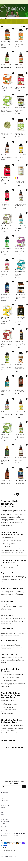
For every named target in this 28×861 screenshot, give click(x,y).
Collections (7, 11)
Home (2, 11)
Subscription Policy (5, 821)
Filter (4, 26)
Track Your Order (4, 800)
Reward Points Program (6, 817)
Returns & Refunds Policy (6, 825)
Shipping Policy (4, 819)
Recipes (3, 814)
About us (3, 816)
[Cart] (23, 7)
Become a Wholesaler (5, 795)
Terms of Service (4, 826)
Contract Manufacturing (6, 796)
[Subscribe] (24, 786)
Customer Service (5, 802)
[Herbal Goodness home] (5, 6)
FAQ (2, 798)
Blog (2, 812)
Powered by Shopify (5, 858)
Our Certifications (5, 804)
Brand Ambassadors (5, 805)
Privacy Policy (4, 823)
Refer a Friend (4, 807)
